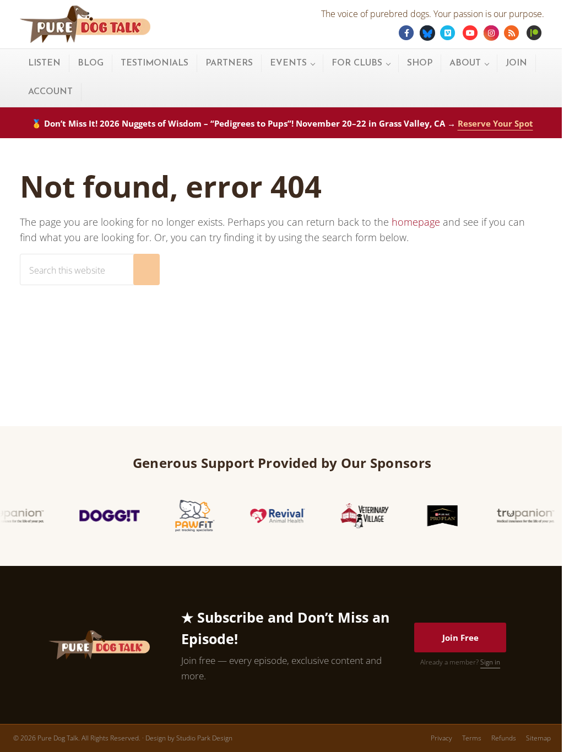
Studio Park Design (204, 738)
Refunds (503, 738)
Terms (471, 738)
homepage (416, 221)
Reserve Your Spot (495, 123)
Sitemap (538, 738)
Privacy (441, 738)
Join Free (460, 637)
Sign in (490, 662)
